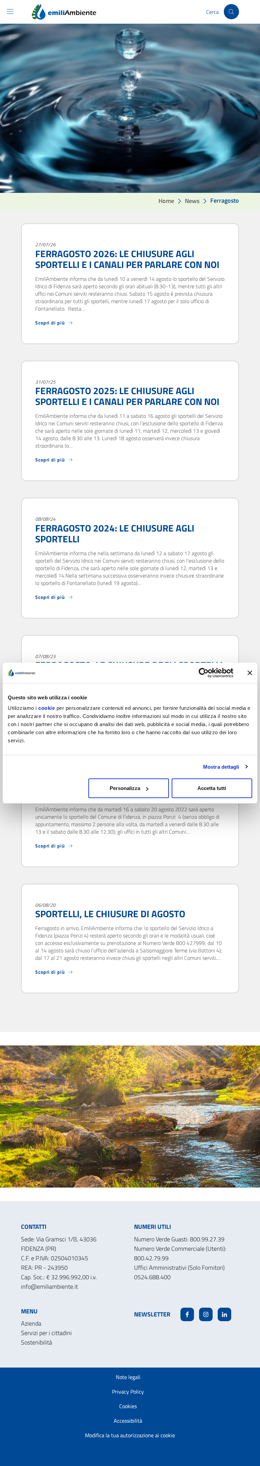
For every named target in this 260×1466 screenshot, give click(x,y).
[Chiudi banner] (249, 672)
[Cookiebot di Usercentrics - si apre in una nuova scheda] (203, 673)
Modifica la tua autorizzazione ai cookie (130, 1435)
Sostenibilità (36, 1342)
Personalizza (125, 788)
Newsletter (152, 1314)
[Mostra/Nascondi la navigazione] (10, 11)
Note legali (128, 1377)
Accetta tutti (211, 788)
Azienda (31, 1323)
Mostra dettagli (221, 766)
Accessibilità (128, 1421)
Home (166, 200)
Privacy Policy (128, 1392)
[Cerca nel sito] (231, 11)
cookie (46, 708)
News (192, 200)
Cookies (128, 1406)
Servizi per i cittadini (46, 1332)
